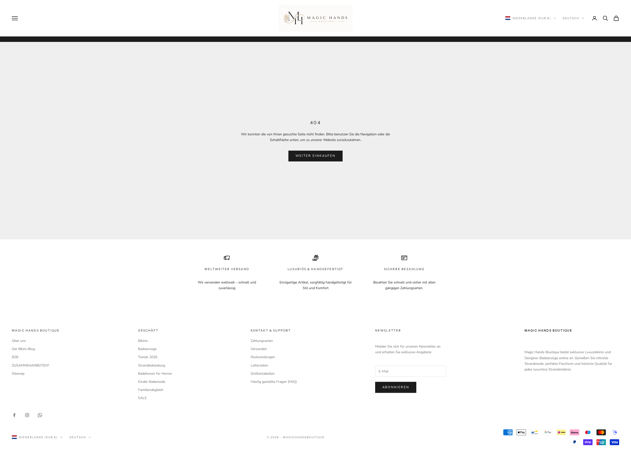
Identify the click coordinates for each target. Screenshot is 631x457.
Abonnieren (395, 387)
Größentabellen (263, 373)
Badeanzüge (147, 349)
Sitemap (18, 373)
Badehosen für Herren (155, 373)
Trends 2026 (147, 357)
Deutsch (571, 18)
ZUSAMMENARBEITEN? (30, 365)
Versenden (259, 349)
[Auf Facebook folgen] (14, 415)
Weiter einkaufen (315, 156)
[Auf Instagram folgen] (27, 415)
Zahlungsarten (262, 340)
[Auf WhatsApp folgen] (39, 415)
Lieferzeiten (259, 365)
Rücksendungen (263, 357)
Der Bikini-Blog (23, 349)
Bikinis (143, 340)
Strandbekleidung (151, 365)
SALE (142, 398)
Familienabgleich (150, 389)
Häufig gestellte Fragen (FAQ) (274, 381)
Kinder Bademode (151, 381)
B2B (15, 357)
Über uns (19, 340)
